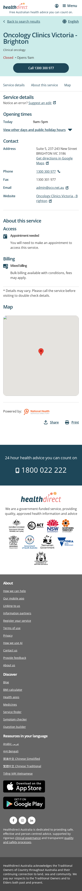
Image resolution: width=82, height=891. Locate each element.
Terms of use (11, 628)
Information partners (17, 613)
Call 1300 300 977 (41, 68)
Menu (72, 5)
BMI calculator (12, 690)
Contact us (10, 650)
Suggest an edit (40, 103)
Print (75, 422)
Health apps (11, 697)
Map (67, 85)
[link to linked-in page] (31, 820)
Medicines (10, 704)
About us (9, 665)
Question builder (14, 727)
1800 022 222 (43, 470)
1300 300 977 (46, 171)
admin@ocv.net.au (50, 187)
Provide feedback (14, 658)
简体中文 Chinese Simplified (21, 759)
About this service (44, 85)
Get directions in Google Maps (54, 160)
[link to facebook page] (13, 820)
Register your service (17, 621)
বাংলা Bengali (11, 751)
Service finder (12, 712)
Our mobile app (13, 598)
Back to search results (23, 21)
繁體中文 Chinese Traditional (22, 766)
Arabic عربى (11, 744)
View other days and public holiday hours (34, 130)
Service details (14, 85)
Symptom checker (15, 719)
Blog (6, 682)
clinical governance (28, 838)
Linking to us (11, 606)
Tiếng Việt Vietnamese (18, 773)
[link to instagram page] (22, 820)
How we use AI (12, 643)
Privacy (8, 635)
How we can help (14, 591)
